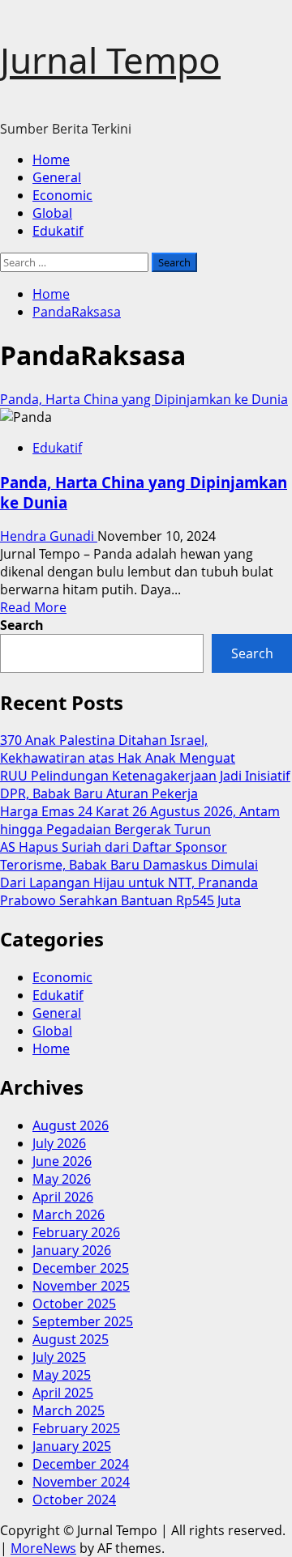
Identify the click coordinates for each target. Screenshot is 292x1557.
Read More (33, 607)
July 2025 (59, 1357)
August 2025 (70, 1339)
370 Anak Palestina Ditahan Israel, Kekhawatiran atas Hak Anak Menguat (117, 749)
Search (22, 625)
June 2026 (62, 1161)
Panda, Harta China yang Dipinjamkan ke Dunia (144, 399)
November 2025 (81, 1286)
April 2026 (62, 1197)
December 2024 (80, 1464)
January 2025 (71, 1446)
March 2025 (68, 1410)
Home (51, 159)
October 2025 (74, 1303)
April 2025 (62, 1393)
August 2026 (70, 1125)
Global (52, 213)
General (56, 177)
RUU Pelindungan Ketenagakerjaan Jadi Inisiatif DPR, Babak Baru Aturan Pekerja (145, 784)
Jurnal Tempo (110, 60)
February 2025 (76, 1428)
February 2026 (76, 1232)
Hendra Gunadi (48, 536)
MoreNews (43, 1548)
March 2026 (68, 1214)
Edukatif (58, 231)
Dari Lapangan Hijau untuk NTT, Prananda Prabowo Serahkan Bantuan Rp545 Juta (129, 891)
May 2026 (61, 1179)
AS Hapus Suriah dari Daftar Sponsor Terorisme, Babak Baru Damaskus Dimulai (129, 856)
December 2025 (80, 1268)
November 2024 (81, 1482)
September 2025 (82, 1321)
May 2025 (61, 1375)
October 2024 (74, 1499)
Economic (62, 195)
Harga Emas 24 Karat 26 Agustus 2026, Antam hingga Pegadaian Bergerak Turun (140, 820)
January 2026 (71, 1250)
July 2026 (59, 1143)
